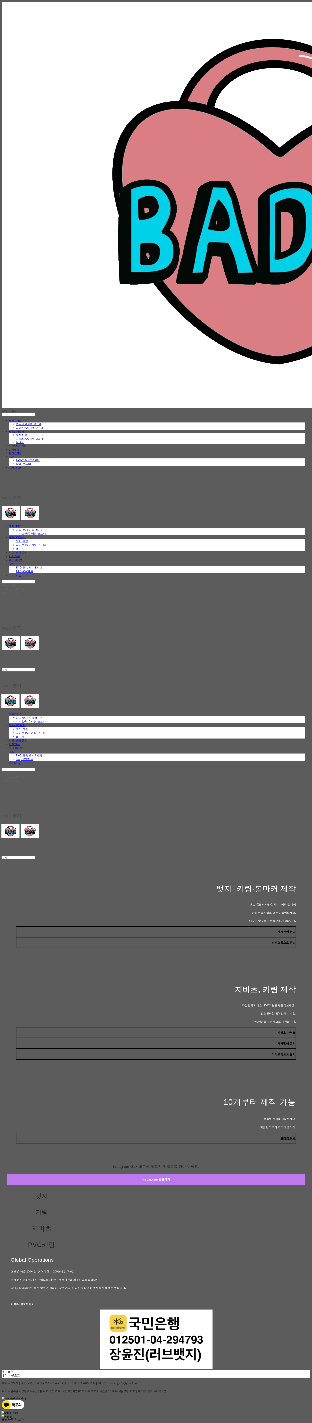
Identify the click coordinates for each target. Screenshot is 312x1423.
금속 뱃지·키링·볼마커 (28, 424)
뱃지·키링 (21, 435)
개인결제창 (15, 453)
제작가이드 (15, 420)
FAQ (11, 456)
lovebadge (15, 467)
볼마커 (20, 442)
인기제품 (14, 449)
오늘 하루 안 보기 (12, 1419)
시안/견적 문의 (17, 446)
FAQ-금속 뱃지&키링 (28, 460)
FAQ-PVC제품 (23, 463)
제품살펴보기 (16, 431)
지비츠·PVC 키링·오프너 (29, 428)
